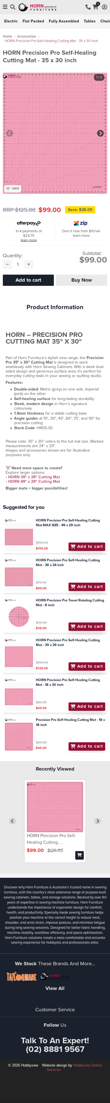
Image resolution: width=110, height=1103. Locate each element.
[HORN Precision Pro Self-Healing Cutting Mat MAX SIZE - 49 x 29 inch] (19, 537)
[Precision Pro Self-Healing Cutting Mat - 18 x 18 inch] (19, 737)
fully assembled (64, 21)
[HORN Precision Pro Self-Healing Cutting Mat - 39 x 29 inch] (19, 657)
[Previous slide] (9, 133)
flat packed (33, 21)
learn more (29, 240)
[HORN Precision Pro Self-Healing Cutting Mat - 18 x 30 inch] (19, 697)
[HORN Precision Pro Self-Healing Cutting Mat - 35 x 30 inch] (55, 807)
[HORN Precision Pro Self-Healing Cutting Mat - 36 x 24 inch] (19, 577)
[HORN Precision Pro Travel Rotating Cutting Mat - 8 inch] (19, 617)
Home (7, 36)
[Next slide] (100, 133)
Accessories (26, 36)
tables (90, 21)
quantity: (13, 255)
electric (11, 21)
